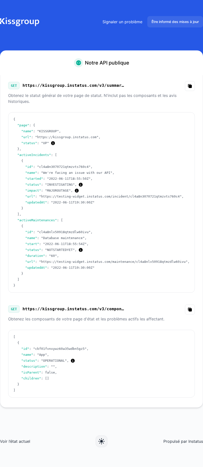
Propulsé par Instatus (183, 441)
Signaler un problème (122, 21)
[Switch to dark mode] (101, 441)
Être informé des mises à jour (175, 22)
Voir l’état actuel (15, 441)
